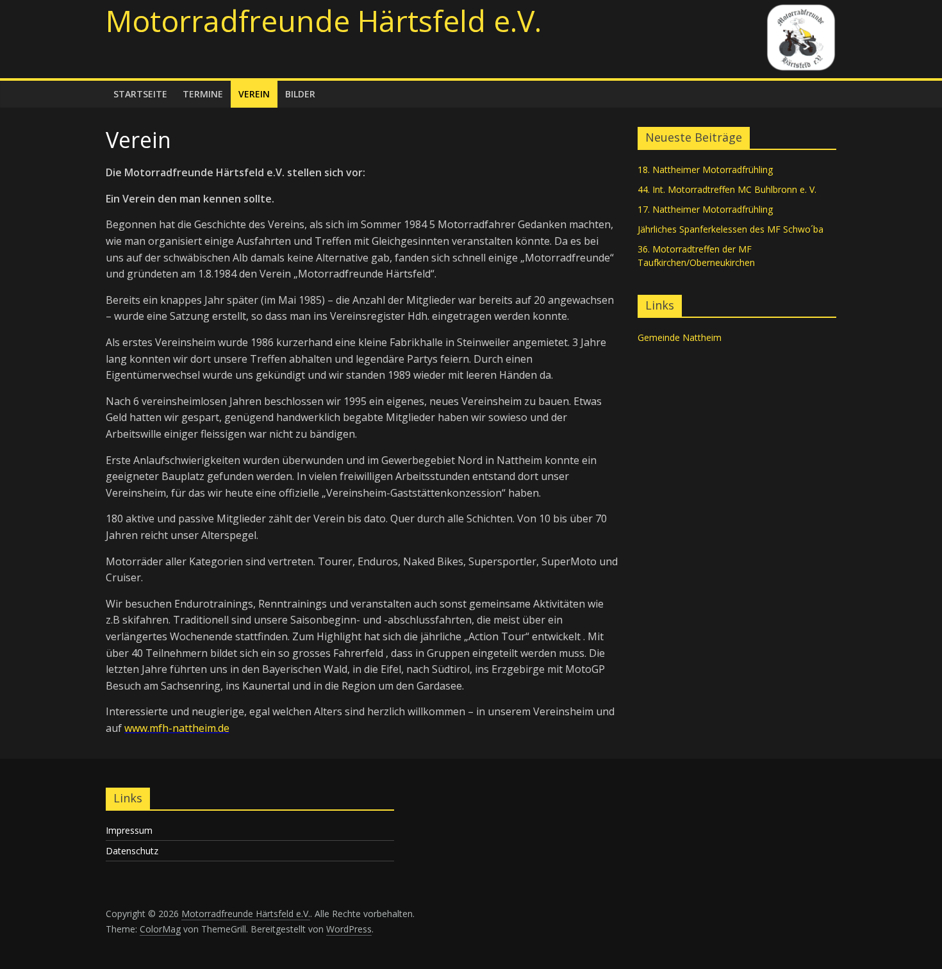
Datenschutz (132, 851)
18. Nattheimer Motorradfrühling (705, 169)
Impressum (129, 830)
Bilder (300, 94)
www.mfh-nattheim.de (176, 728)
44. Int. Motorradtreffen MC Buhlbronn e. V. (727, 189)
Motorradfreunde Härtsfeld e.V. (323, 20)
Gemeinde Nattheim (680, 337)
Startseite (140, 94)
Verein (254, 94)
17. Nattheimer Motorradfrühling (705, 209)
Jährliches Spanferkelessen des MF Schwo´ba (730, 229)
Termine (203, 94)
